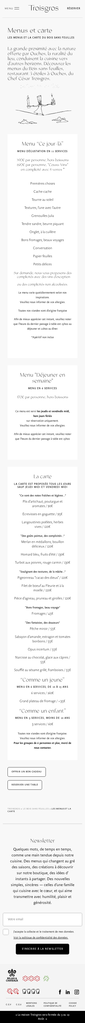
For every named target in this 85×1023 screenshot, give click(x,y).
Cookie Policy (73, 1004)
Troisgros (14, 809)
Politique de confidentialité (52, 1004)
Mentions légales (31, 1004)
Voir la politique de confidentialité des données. (40, 937)
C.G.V (8, 1005)
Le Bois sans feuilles (36, 809)
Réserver (73, 8)
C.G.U (18, 1005)
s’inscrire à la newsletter (42, 949)
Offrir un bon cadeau (27, 772)
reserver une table (25, 785)
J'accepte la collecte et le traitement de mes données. (43, 934)
